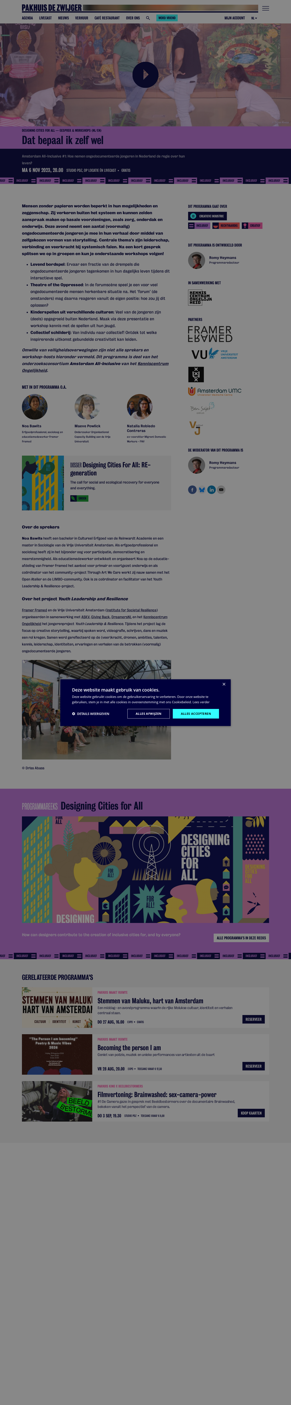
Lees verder (201, 702)
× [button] (223, 684)
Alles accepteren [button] (196, 713)
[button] (90, 713)
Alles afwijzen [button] (148, 713)
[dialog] (145, 702)
